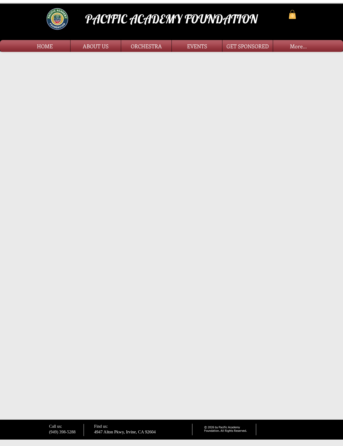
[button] (292, 14)
